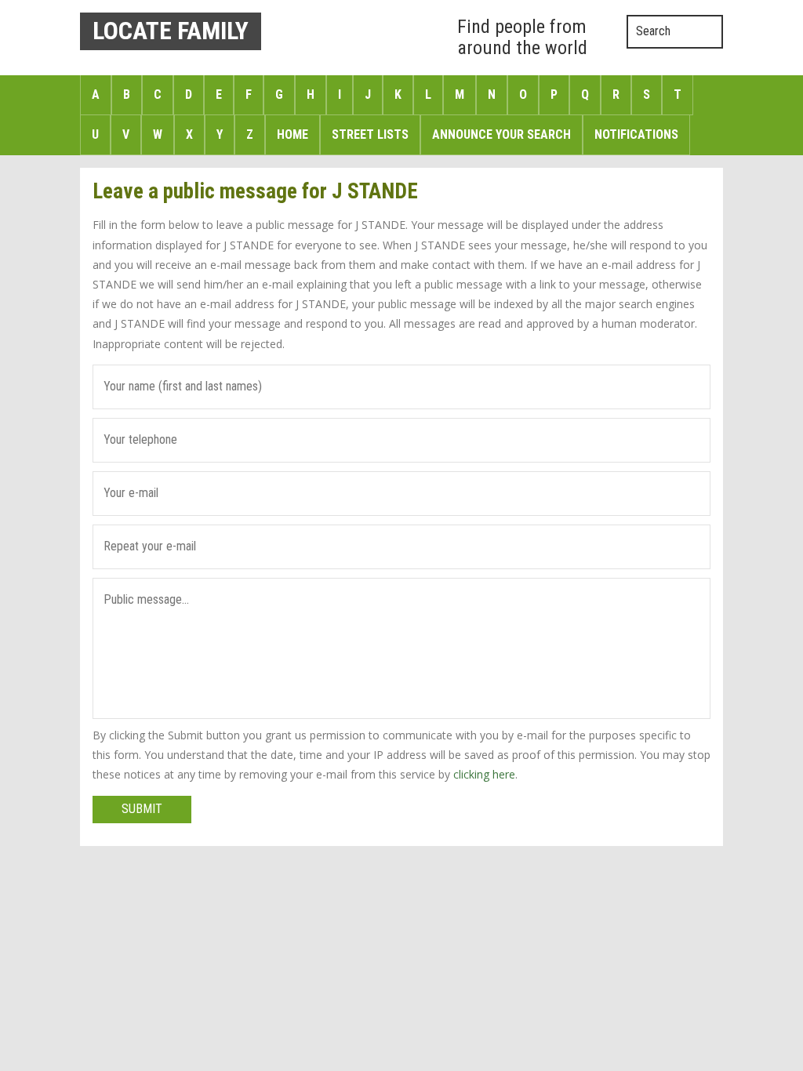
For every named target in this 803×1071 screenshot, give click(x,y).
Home (292, 134)
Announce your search (501, 134)
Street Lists (370, 134)
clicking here (484, 774)
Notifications (636, 134)
